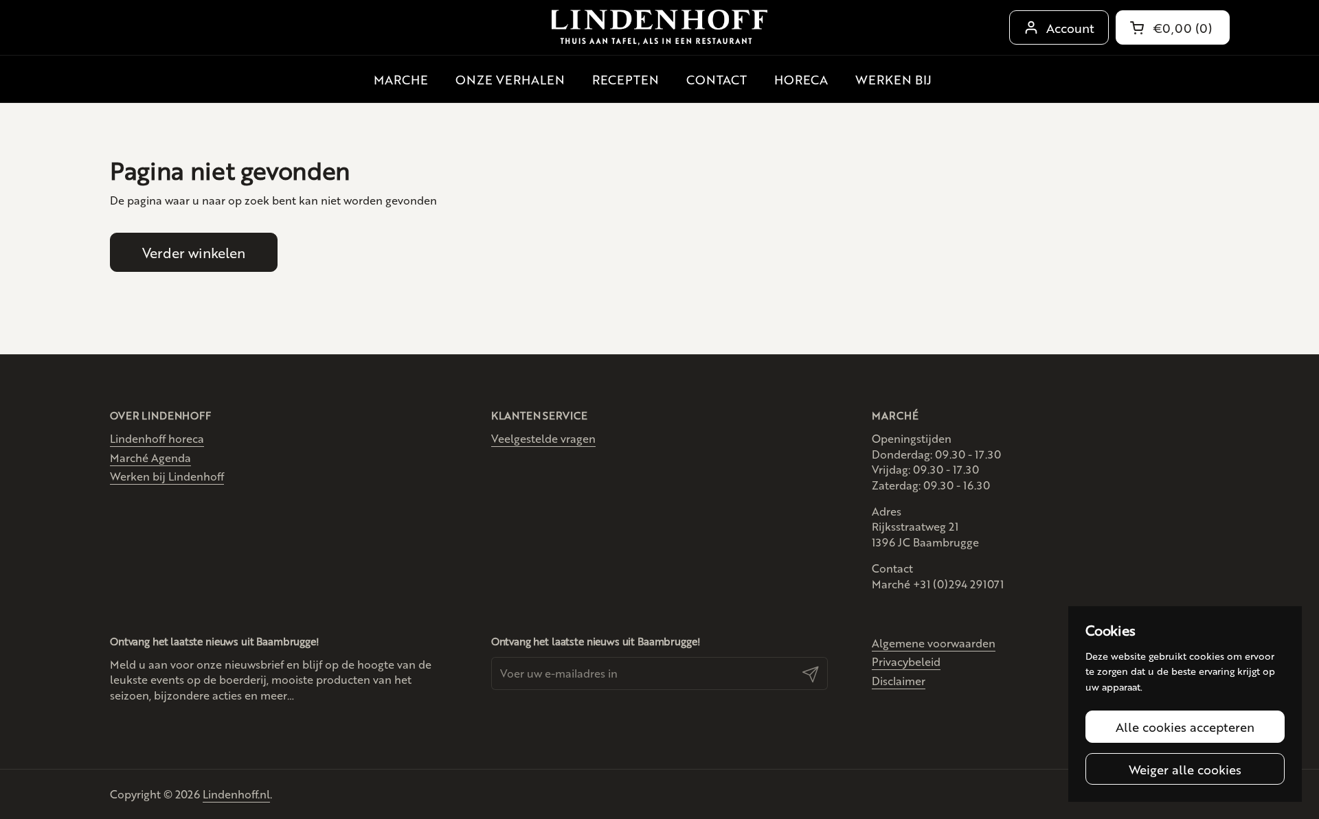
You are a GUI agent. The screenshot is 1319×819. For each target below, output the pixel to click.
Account (1070, 27)
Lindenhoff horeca (157, 438)
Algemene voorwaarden (933, 643)
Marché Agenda (150, 457)
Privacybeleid (906, 661)
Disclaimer (898, 680)
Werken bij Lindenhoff (167, 476)
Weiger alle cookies (1185, 769)
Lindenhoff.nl (236, 794)
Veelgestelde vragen (543, 438)
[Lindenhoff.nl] (659, 27)
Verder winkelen (193, 252)
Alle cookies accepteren (1185, 726)
